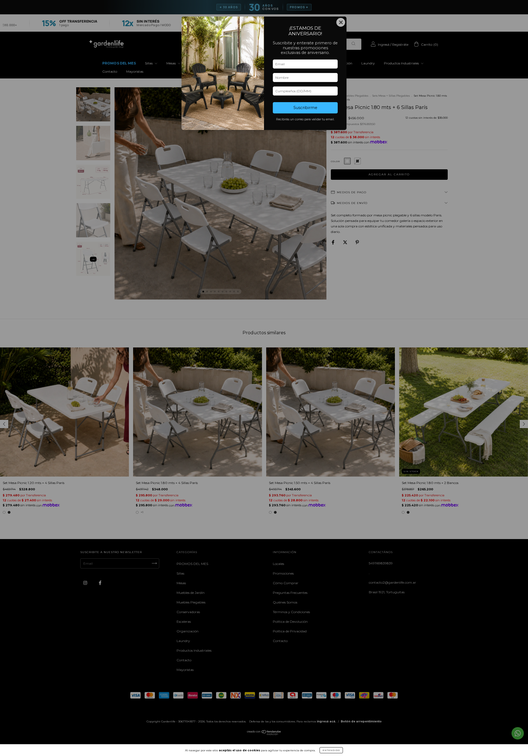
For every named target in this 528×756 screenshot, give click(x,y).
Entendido (331, 750)
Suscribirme (305, 107)
